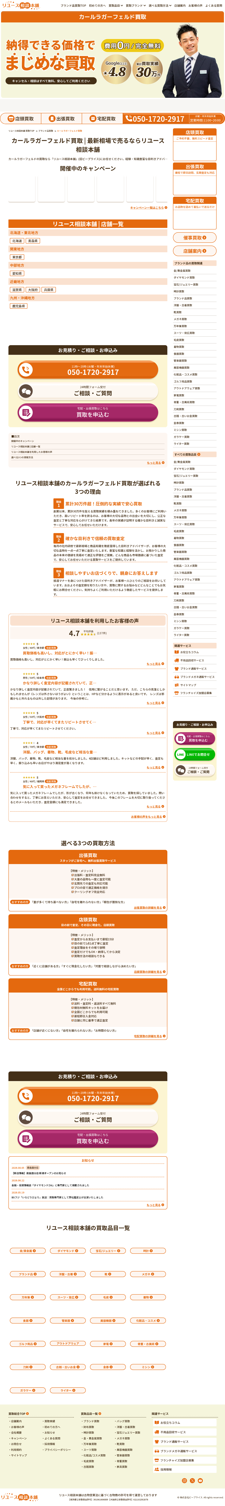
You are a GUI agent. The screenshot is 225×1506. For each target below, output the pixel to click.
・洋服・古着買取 (124, 1427)
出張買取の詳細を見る (148, 907)
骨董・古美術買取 (184, 402)
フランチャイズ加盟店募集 (196, 693)
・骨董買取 (120, 1461)
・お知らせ (48, 1432)
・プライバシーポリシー (56, 1449)
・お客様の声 (16, 1427)
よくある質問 (213, 5)
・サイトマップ (17, 1455)
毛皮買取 (179, 340)
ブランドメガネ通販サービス (197, 677)
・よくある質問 (51, 1438)
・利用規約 (15, 1449)
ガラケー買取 (181, 437)
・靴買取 (119, 1444)
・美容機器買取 (123, 1449)
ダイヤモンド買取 (184, 277)
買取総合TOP (16, 1414)
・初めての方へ (51, 1427)
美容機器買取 (181, 367)
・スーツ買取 (89, 1449)
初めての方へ (97, 5)
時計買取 (179, 291)
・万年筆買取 (89, 1444)
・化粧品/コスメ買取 (93, 1455)
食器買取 (179, 354)
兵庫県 (48, 289)
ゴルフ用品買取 (183, 381)
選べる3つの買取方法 (22, 457)
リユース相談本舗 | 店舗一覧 (25, 446)
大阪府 (33, 289)
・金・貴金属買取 (91, 1438)
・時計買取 (87, 1432)
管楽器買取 (180, 360)
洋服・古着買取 (183, 305)
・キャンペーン (17, 1438)
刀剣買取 (179, 409)
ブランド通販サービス (193, 668)
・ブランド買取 (90, 1421)
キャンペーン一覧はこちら (147, 207)
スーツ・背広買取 (184, 333)
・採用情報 (48, 1444)
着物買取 (179, 346)
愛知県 (17, 273)
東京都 (17, 257)
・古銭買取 (87, 1466)
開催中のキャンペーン (22, 441)
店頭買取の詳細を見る (148, 972)
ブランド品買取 (183, 298)
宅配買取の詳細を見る (148, 1036)
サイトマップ (188, 685)
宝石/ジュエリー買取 (186, 284)
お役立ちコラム (189, 652)
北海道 (17, 240)
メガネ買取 (180, 319)
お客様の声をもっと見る (146, 816)
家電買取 (179, 395)
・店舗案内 (15, 1421)
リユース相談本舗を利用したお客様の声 (31, 452)
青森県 (33, 240)
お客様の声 (195, 5)
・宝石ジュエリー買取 (127, 1432)
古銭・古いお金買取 (185, 416)
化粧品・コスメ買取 (185, 374)
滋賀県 (17, 289)
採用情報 (166, 1469)
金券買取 (179, 423)
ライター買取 (181, 443)
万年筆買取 (180, 326)
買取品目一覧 (89, 1414)
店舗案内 (180, 5)
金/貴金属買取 (182, 270)
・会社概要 (15, 1432)
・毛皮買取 (87, 1461)
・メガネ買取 (122, 1438)
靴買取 (178, 312)
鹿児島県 (18, 306)
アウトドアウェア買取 (187, 388)
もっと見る (154, 1205)
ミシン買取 (180, 430)
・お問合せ (15, 1444)
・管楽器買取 (122, 1455)
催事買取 (192, 237)
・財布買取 (87, 1427)
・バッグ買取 (122, 1421)
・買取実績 (48, 1421)
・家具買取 (120, 1466)
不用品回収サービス (192, 660)
